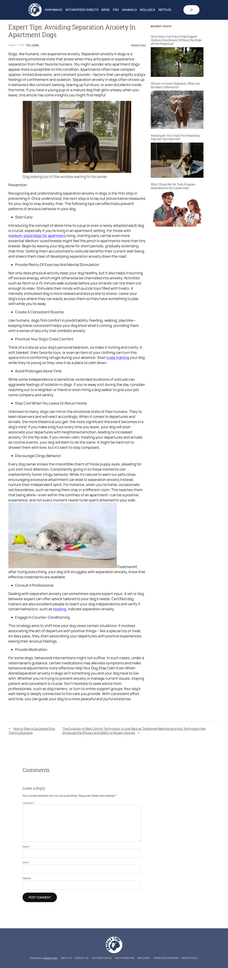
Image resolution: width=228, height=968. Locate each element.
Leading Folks (50, 957)
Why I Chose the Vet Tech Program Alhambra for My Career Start (173, 186)
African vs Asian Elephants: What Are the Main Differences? (175, 85)
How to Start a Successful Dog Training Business (31, 731)
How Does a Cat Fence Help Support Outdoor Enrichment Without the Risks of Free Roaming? (176, 40)
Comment (29, 803)
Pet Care (33, 45)
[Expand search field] (191, 10)
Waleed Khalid (138, 45)
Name (26, 846)
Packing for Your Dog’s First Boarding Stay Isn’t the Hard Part (175, 137)
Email (26, 862)
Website (27, 878)
